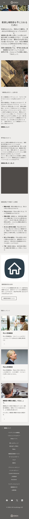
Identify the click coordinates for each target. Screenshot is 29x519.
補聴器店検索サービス (9, 298)
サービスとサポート (14, 457)
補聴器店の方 (14, 487)
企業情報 (14, 490)
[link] (14, 331)
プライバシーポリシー (14, 467)
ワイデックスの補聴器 (14, 432)
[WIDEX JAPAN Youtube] (12, 500)
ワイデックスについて (14, 484)
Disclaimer (14, 479)
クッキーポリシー (14, 470)
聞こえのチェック (14, 443)
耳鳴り (14, 449)
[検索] (24, 2)
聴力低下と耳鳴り (14, 446)
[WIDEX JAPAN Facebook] (7, 500)
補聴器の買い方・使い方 (7, 163)
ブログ (14, 460)
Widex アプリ (14, 438)
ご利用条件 (14, 476)
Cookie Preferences (14, 473)
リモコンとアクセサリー (14, 435)
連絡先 (14, 463)
